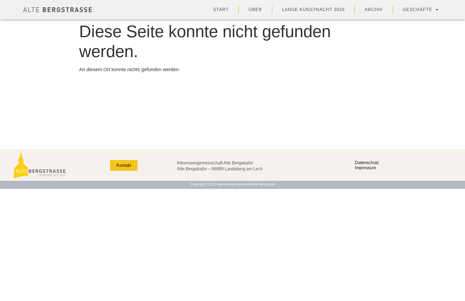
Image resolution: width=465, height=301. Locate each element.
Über (255, 9)
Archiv (374, 9)
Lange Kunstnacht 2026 (313, 9)
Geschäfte (417, 9)
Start (221, 9)
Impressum (365, 167)
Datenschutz (367, 162)
